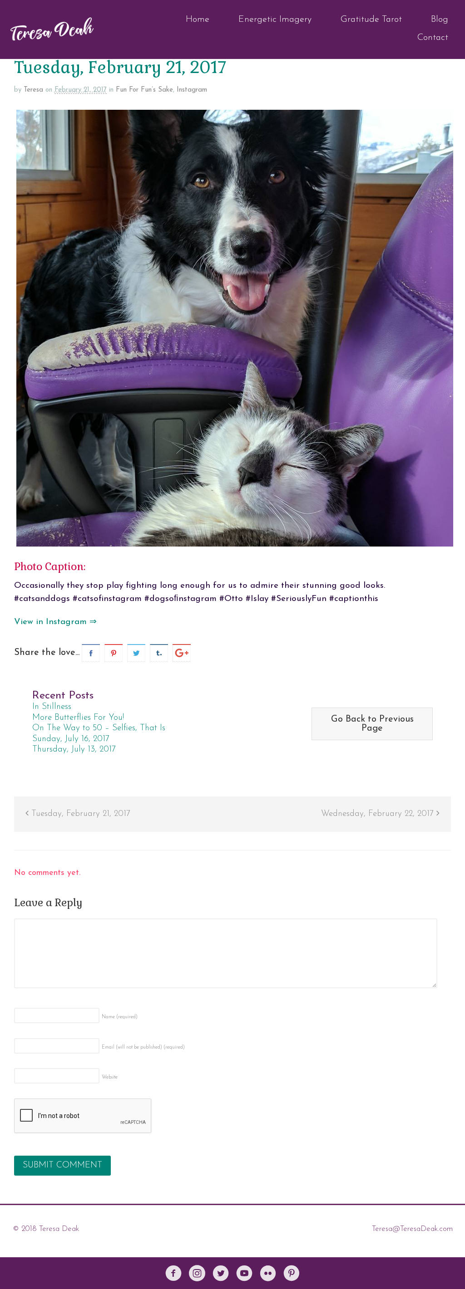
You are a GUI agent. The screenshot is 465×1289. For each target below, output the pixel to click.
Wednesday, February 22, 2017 (378, 814)
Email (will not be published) (143, 1047)
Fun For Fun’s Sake (144, 90)
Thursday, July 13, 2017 (74, 749)
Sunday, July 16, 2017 (70, 739)
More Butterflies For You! (78, 717)
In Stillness (51, 707)
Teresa (33, 90)
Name (120, 1017)
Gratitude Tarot (371, 19)
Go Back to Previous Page (372, 724)
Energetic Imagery (275, 19)
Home (197, 19)
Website (110, 1077)
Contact (432, 37)
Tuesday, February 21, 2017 (79, 814)
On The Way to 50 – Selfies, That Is (98, 728)
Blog (439, 19)
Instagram (192, 90)
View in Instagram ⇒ (55, 622)
